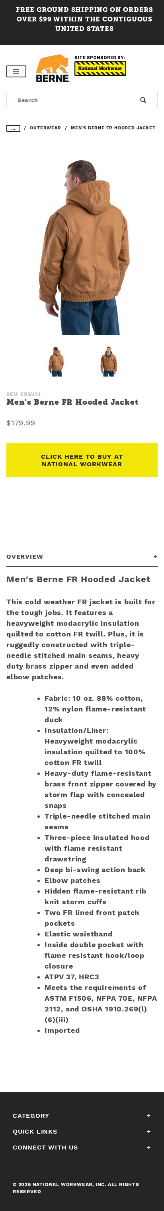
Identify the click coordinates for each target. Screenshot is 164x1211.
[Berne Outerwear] (53, 68)
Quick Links (35, 1131)
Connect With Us (45, 1147)
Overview (24, 556)
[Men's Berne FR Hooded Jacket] (82, 245)
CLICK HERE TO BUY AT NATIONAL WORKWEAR (82, 460)
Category (31, 1115)
